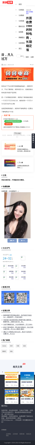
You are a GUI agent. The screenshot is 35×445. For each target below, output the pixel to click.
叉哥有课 (15, 433)
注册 (32, 57)
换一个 (23, 240)
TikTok (4, 345)
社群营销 (22, 43)
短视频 (21, 32)
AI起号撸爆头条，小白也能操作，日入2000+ (18, 324)
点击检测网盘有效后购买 (13, 121)
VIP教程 (21, 15)
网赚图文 (22, 37)
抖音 (18, 345)
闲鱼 (11, 351)
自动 (24, 345)
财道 (7, 435)
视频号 (4, 351)
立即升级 (8, 124)
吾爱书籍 (22, 433)
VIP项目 (21, 10)
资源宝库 (28, 433)
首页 (20, 4)
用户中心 (4, 406)
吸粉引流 (22, 26)
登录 (27, 57)
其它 (20, 48)
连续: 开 (12, 240)
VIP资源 (21, 21)
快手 (11, 345)
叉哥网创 (8, 433)
